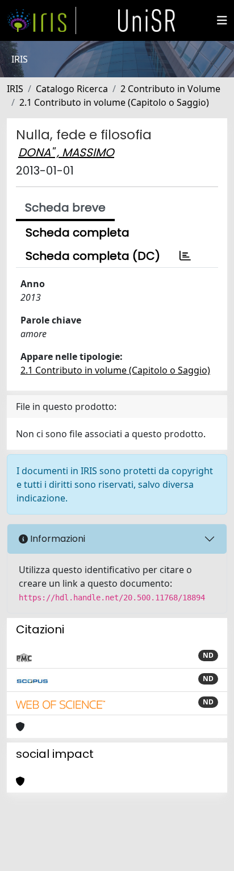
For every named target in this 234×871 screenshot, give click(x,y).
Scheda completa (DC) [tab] (93, 256)
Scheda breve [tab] (65, 207)
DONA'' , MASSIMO (66, 152)
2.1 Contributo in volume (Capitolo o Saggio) (114, 102)
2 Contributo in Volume (170, 88)
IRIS (15, 88)
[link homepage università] (146, 20)
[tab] (185, 256)
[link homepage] (41, 20)
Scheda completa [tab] (77, 232)
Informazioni (56, 538)
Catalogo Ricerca (72, 88)
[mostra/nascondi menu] (222, 20)
